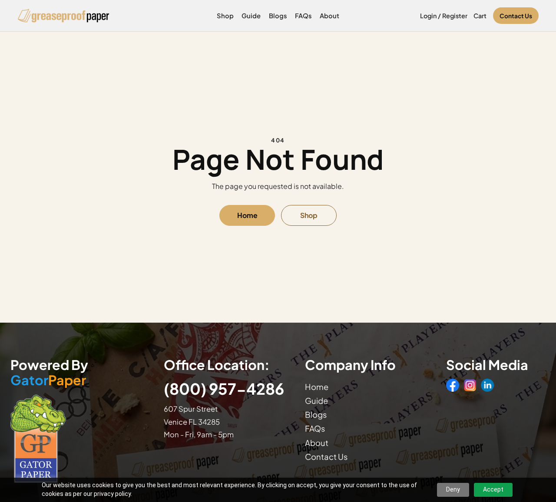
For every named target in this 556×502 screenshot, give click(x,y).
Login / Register (443, 16)
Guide (251, 16)
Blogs (278, 16)
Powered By (49, 372)
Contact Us (516, 16)
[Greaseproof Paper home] (63, 16)
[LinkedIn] (487, 385)
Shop (225, 16)
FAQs (303, 16)
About (329, 16)
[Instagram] (470, 385)
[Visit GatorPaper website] (78, 438)
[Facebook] (452, 385)
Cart (479, 16)
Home (247, 215)
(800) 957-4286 (224, 388)
